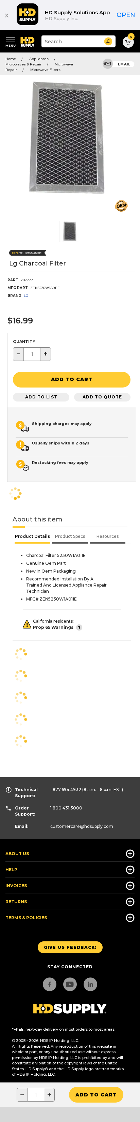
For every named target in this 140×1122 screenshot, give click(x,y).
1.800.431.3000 (66, 807)
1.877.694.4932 (65, 789)
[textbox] (31, 354)
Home (10, 59)
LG (26, 295)
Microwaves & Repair (23, 64)
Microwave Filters (45, 69)
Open (126, 15)
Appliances (39, 59)
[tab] (32, 537)
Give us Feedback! (70, 947)
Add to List (41, 396)
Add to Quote (102, 396)
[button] (108, 41)
